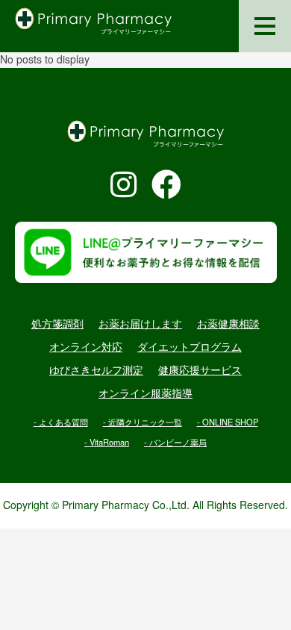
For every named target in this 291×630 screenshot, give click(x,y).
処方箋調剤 (57, 324)
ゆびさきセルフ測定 (96, 370)
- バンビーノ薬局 (175, 442)
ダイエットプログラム (189, 347)
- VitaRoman (106, 442)
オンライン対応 (85, 347)
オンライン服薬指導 (145, 393)
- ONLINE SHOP (227, 422)
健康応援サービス (200, 370)
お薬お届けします (140, 324)
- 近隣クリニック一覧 (142, 422)
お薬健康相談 (228, 324)
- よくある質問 (61, 422)
